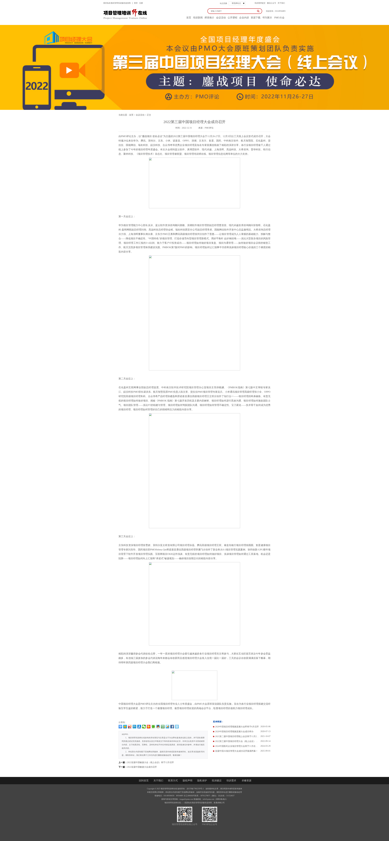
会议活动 (221, 17)
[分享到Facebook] (172, 726)
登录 (136, 3)
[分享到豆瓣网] (163, 726)
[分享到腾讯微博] (134, 726)
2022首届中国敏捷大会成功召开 (142, 767)
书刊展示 (267, 17)
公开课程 (232, 17)
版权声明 (187, 780)
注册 (141, 3)
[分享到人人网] (139, 726)
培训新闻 (198, 17)
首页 (131, 115)
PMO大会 (279, 17)
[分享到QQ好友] (158, 726)
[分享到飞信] (167, 726)
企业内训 (244, 17)
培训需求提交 (260, 3)
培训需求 (231, 780)
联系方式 (173, 780)
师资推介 (209, 17)
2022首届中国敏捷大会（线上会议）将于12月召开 (150, 762)
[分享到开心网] (149, 726)
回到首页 (144, 780)
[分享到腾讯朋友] (153, 726)
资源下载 (255, 17)
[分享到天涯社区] (177, 726)
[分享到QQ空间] (125, 726)
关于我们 (281, 3)
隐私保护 (202, 780)
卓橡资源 (246, 780)
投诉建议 (217, 780)
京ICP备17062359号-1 (195, 789)
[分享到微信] (144, 726)
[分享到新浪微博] (130, 726)
